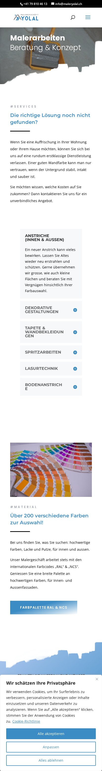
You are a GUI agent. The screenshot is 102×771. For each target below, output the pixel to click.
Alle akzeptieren (51, 733)
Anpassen (51, 747)
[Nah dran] (97, 679)
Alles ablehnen (51, 760)
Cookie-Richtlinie (26, 721)
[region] (51, 723)
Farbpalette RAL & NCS (43, 607)
